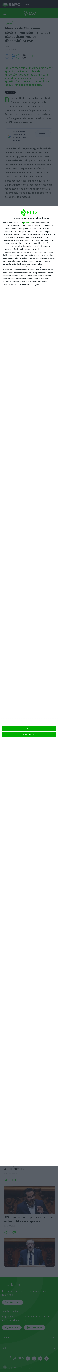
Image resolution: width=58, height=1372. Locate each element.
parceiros (27, 223)
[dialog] (29, 686)
